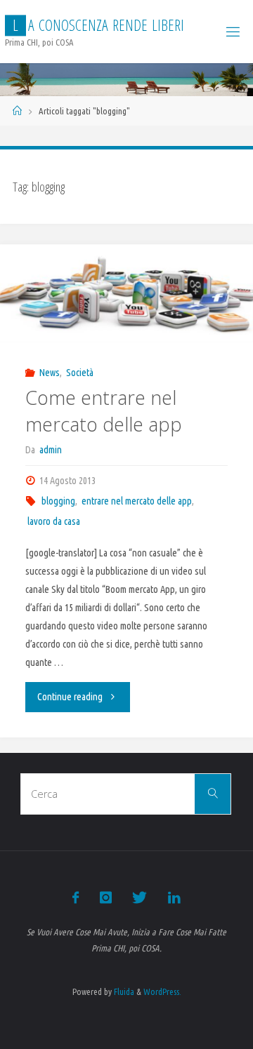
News (49, 372)
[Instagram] (105, 897)
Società (79, 372)
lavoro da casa (53, 521)
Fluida (123, 991)
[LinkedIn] (173, 897)
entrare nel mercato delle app (137, 501)
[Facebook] (75, 897)
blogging (58, 501)
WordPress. (162, 991)
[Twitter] (139, 897)
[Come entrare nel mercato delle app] (126, 293)
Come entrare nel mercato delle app (103, 411)
